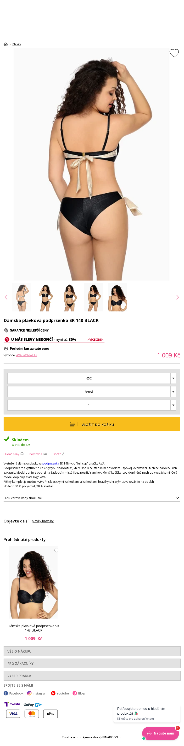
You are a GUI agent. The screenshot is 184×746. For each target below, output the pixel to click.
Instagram (40, 693)
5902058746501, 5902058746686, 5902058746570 (39, 499)
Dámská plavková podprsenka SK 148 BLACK (33, 628)
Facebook (16, 693)
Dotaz (57, 454)
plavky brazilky (43, 521)
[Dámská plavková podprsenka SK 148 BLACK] (33, 582)
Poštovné (35, 454)
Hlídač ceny (11, 454)
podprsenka (50, 463)
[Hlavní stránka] (7, 44)
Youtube (63, 693)
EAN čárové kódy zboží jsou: (24, 498)
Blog (81, 693)
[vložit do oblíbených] (174, 53)
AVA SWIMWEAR (26, 355)
